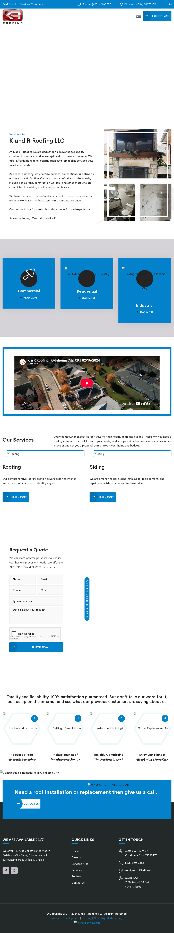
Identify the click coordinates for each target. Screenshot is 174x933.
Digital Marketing (111, 918)
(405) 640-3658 (134, 863)
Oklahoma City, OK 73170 (140, 4)
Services (77, 870)
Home (75, 851)
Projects (77, 857)
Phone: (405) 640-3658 (97, 4)
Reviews (77, 876)
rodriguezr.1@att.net (138, 870)
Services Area (80, 864)
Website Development (66, 918)
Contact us (78, 882)
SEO (96, 918)
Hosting (86, 918)
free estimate (161, 16)
